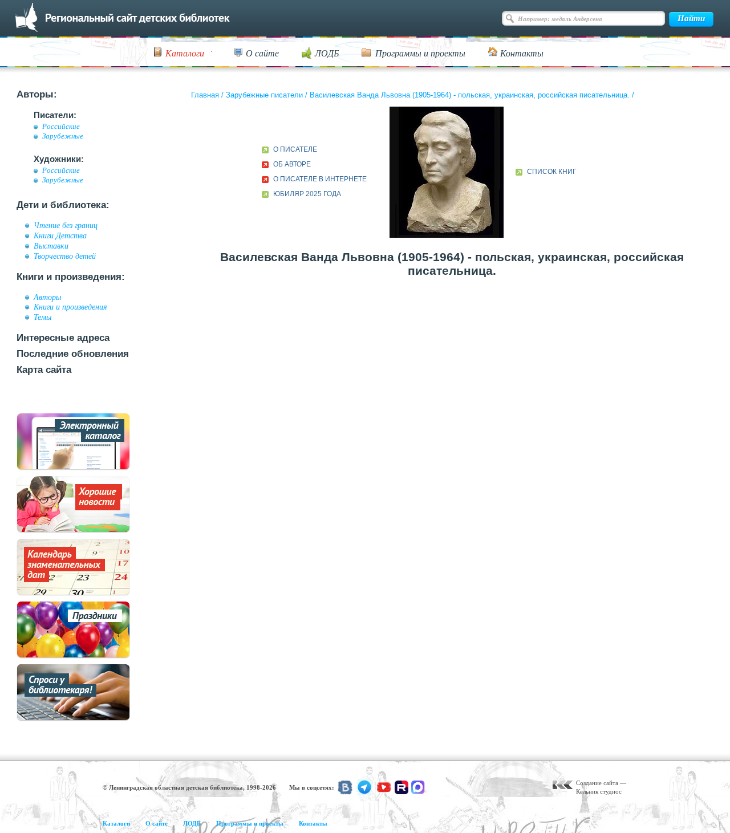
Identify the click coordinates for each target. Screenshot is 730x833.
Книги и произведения (70, 306)
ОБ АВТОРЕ (292, 164)
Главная (205, 95)
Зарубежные (62, 136)
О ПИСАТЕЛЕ (295, 149)
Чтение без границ (66, 225)
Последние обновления (73, 353)
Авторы (47, 297)
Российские (61, 127)
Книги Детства (60, 235)
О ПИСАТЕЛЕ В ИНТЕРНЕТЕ (320, 179)
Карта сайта (44, 369)
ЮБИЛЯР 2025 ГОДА (307, 194)
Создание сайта (597, 782)
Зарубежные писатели (264, 95)
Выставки (51, 245)
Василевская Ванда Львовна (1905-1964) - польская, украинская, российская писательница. (470, 95)
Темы (42, 317)
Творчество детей (65, 256)
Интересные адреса (63, 337)
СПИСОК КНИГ (552, 172)
